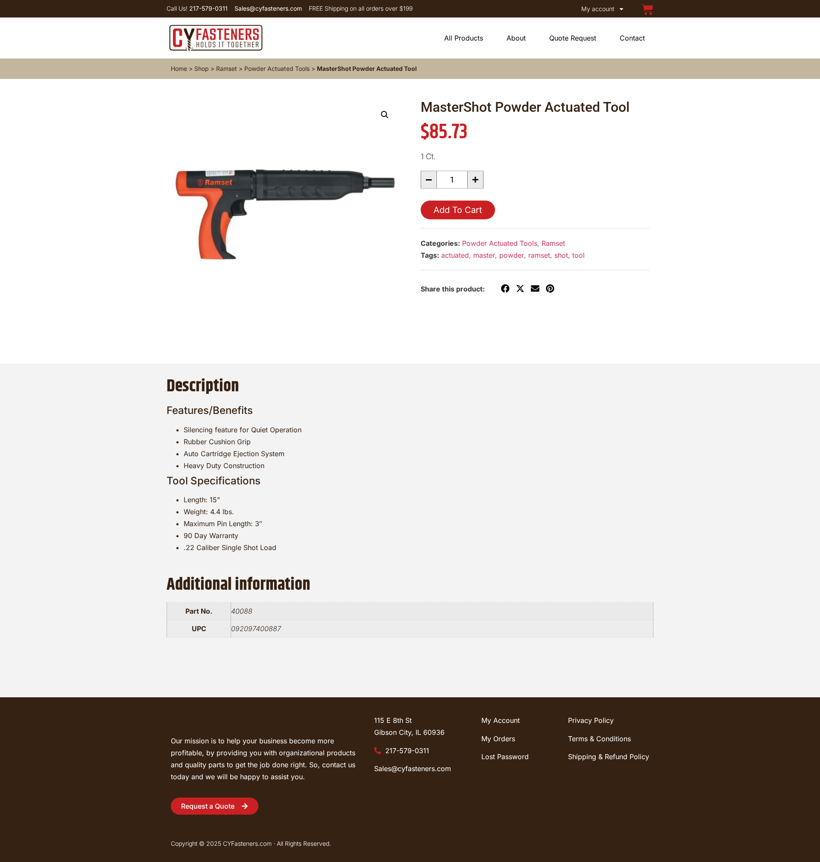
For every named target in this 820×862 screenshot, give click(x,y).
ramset (539, 255)
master (484, 255)
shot (561, 255)
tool (578, 255)
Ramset (226, 68)
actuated (455, 255)
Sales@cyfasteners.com (412, 768)
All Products (463, 38)
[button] (384, 114)
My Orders (498, 738)
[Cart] (647, 9)
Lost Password (505, 756)
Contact (632, 38)
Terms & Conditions (599, 738)
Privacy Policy (591, 720)
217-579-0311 (406, 750)
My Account (500, 720)
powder (511, 255)
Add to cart (457, 210)
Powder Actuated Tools (277, 68)
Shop (201, 68)
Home (179, 68)
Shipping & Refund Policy (608, 756)
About (516, 38)
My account (597, 8)
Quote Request (572, 38)
